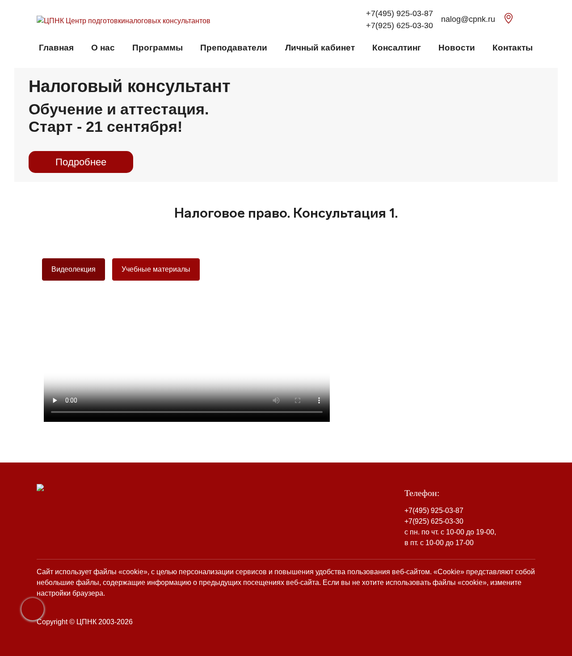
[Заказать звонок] (523, 20)
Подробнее (80, 162)
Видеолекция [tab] (73, 269)
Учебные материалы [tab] (156, 269)
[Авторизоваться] (532, 20)
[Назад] (32, 609)
